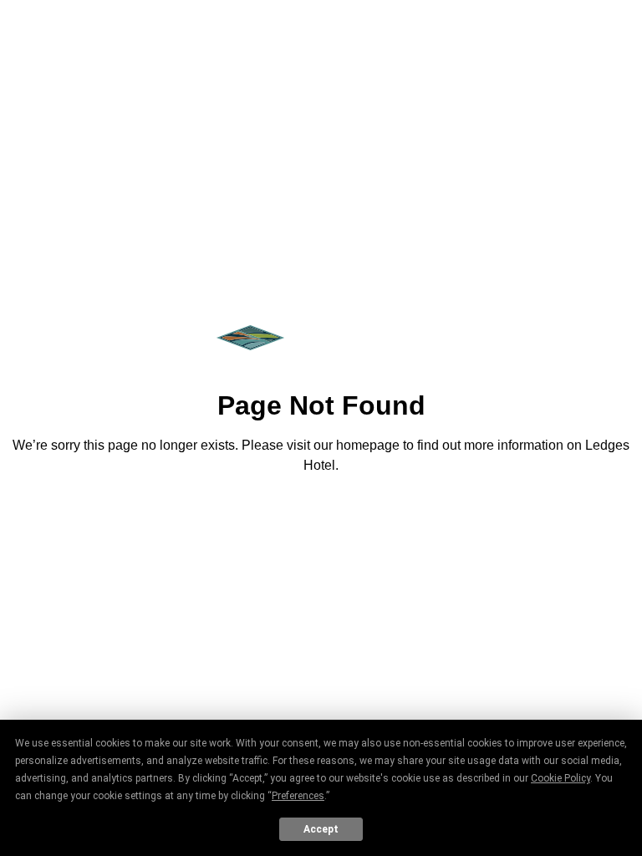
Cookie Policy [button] (560, 778)
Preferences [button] (298, 796)
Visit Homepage (321, 511)
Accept (321, 829)
